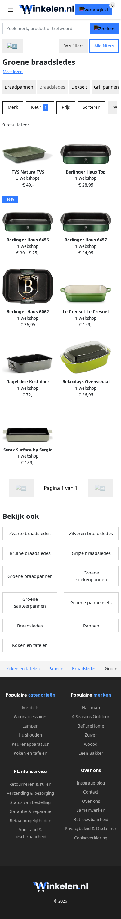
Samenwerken (91, 810)
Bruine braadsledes (30, 553)
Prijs (66, 107)
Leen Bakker (90, 753)
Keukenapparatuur (30, 744)
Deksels (79, 87)
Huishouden (30, 735)
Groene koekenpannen (91, 576)
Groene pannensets (91, 602)
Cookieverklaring (90, 838)
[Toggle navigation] (10, 9)
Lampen (30, 726)
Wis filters (73, 46)
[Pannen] (12, 46)
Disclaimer (106, 828)
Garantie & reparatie (30, 811)
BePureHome (91, 726)
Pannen (91, 626)
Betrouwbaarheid (91, 819)
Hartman (91, 707)
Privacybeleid (78, 828)
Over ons (91, 801)
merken (102, 695)
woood (90, 744)
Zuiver (91, 735)
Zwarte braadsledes (30, 533)
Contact (90, 792)
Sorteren (91, 107)
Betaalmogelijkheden (30, 821)
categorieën (41, 695)
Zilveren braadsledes (91, 533)
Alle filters (104, 46)
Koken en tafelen (30, 645)
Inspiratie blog (91, 783)
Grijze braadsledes (91, 553)
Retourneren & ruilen (30, 784)
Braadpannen (19, 87)
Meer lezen (13, 71)
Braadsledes (30, 626)
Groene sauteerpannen (30, 602)
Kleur (39, 107)
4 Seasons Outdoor (91, 716)
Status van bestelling (30, 802)
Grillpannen (106, 87)
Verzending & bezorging (30, 793)
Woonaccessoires (30, 716)
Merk (13, 107)
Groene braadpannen (30, 576)
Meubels (30, 707)
